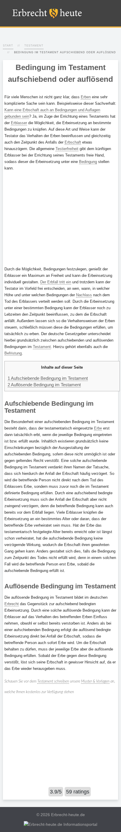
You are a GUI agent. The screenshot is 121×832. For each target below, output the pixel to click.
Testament (33, 45)
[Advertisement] (60, 218)
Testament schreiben (53, 681)
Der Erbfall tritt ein (55, 282)
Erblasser (19, 123)
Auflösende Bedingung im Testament (44, 384)
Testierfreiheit (67, 149)
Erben (86, 97)
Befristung (13, 353)
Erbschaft (73, 142)
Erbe (98, 428)
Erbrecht (11, 604)
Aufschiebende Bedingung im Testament (48, 378)
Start (8, 45)
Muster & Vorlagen (95, 681)
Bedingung (88, 161)
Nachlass (84, 295)
